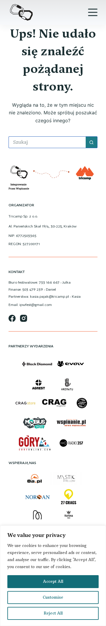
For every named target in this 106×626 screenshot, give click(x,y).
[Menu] (92, 12)
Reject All (53, 613)
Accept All (53, 581)
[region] (53, 575)
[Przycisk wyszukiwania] (91, 142)
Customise (53, 597)
